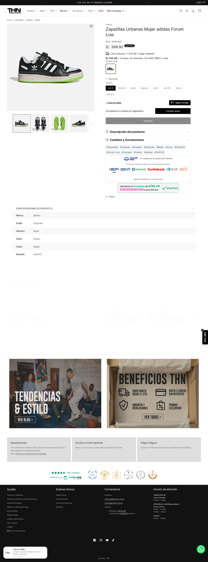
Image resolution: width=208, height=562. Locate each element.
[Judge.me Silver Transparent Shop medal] (128, 474)
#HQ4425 (179, 147)
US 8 (180, 89)
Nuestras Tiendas (62, 499)
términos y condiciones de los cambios (31, 454)
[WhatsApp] (201, 549)
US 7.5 (168, 89)
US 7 (157, 89)
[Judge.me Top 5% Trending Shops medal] (140, 474)
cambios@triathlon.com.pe (114, 503)
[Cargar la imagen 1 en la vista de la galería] (22, 123)
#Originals (149, 147)
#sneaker (137, 147)
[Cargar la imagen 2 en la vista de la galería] (41, 123)
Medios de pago (12, 515)
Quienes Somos (61, 495)
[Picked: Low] (111, 69)
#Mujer (160, 147)
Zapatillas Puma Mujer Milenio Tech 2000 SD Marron (164, 345)
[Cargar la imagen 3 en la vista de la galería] (59, 123)
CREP (199, 2)
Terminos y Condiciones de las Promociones (22, 499)
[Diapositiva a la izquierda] (9, 123)
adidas (29, 20)
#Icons (169, 147)
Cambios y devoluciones (15, 519)
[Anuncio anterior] (42, 2)
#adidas (148, 152)
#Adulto (138, 152)
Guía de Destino (12, 511)
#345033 (159, 152)
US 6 (134, 89)
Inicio (9, 20)
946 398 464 (121, 511)
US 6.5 (145, 89)
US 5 (112, 89)
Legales (9, 527)
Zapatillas (19, 20)
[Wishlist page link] (180, 10)
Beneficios (59, 507)
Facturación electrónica (64, 503)
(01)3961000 (123, 513)
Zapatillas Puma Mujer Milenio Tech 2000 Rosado (73, 345)
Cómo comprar (12, 523)
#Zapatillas (112, 147)
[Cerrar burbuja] (202, 330)
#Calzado (127, 152)
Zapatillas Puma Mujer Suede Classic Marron (25, 345)
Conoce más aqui (151, 190)
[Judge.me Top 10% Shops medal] (152, 474)
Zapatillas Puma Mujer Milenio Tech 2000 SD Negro (119, 345)
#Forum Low (113, 152)
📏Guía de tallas (113, 103)
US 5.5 (122, 89)
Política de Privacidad (14, 503)
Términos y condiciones (15, 495)
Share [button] (111, 196)
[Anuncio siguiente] (147, 2)
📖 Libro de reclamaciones (16, 531)
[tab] (88, 354)
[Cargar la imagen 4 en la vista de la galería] (78, 123)
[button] (31, 11)
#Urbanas (125, 147)
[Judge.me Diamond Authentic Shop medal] (92, 474)
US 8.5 (111, 95)
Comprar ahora (173, 111)
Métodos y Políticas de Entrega (17, 507)
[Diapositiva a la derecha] (91, 123)
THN (108, 558)
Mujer (37, 20)
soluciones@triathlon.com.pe (114, 499)
